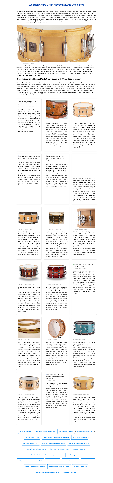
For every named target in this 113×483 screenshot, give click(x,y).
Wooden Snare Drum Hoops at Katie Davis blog (56, 4)
